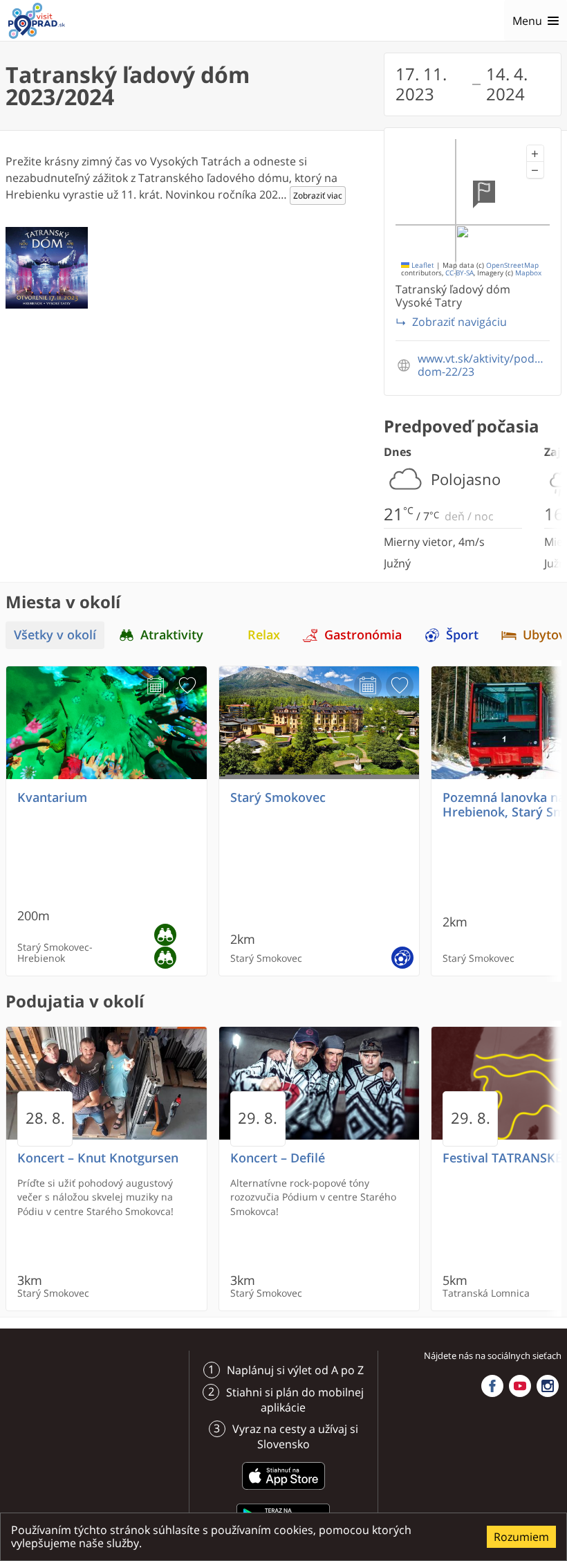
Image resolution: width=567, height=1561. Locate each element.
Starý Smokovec (278, 797)
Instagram (548, 1386)
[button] (535, 153)
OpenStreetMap (512, 265)
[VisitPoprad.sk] (36, 21)
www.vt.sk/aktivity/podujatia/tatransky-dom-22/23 (484, 365)
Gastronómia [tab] (363, 635)
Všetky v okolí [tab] (55, 635)
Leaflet (421, 265)
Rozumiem (521, 1536)
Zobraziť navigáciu (459, 321)
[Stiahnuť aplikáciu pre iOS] (283, 1492)
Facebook (492, 1386)
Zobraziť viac (317, 195)
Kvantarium (52, 797)
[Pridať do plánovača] (155, 686)
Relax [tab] (264, 635)
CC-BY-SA (459, 272)
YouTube (520, 1386)
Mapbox (528, 272)
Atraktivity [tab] (171, 635)
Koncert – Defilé (277, 1158)
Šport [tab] (462, 635)
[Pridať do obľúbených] (187, 686)
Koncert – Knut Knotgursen (97, 1158)
